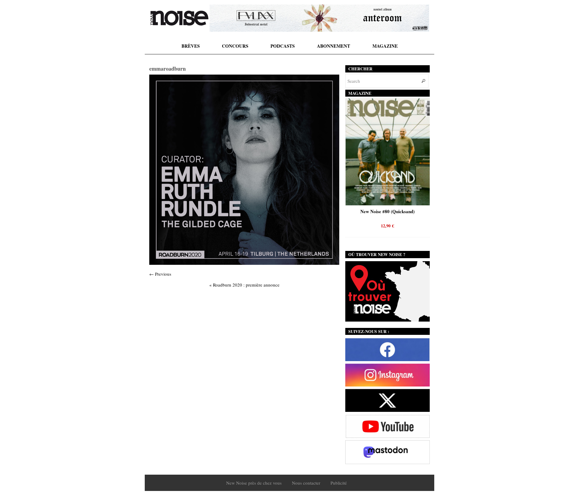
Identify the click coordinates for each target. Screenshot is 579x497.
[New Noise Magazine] (179, 18)
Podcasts (283, 46)
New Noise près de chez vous (254, 483)
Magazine (385, 46)
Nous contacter (306, 483)
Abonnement (333, 46)
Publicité (339, 483)
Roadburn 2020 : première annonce (244, 285)
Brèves (191, 46)
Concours (235, 46)
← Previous (160, 274)
